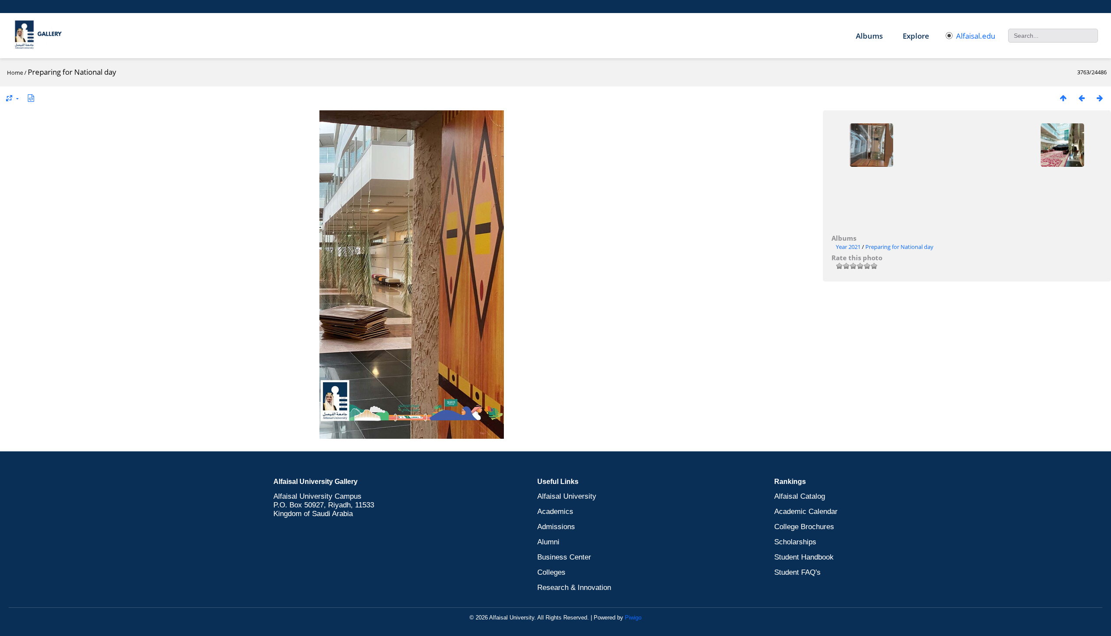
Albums (869, 36)
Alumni (548, 542)
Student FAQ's (797, 572)
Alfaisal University (566, 496)
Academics (555, 511)
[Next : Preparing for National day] (1100, 98)
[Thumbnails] (1063, 98)
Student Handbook (804, 557)
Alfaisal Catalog (799, 496)
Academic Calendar (806, 511)
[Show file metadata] (31, 98)
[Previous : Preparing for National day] (1081, 98)
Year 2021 (848, 247)
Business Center (564, 557)
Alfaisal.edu (975, 36)
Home (15, 72)
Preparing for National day (899, 247)
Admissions (556, 527)
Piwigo (633, 617)
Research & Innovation (574, 587)
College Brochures (804, 527)
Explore (916, 36)
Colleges (551, 572)
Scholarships (795, 542)
